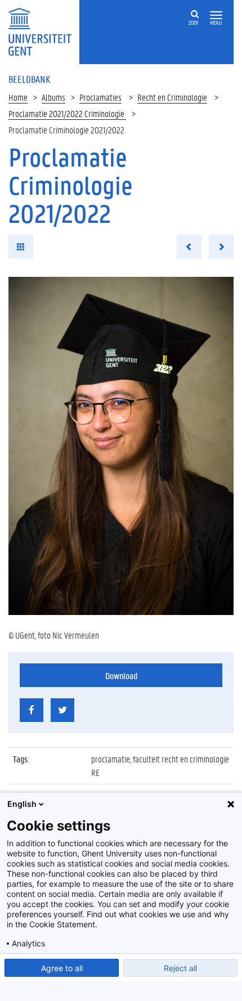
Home (18, 97)
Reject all (180, 968)
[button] (216, 15)
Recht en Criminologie (172, 97)
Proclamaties (100, 97)
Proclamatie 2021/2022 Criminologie (67, 113)
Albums (53, 97)
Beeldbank (29, 79)
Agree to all (62, 968)
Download (121, 675)
